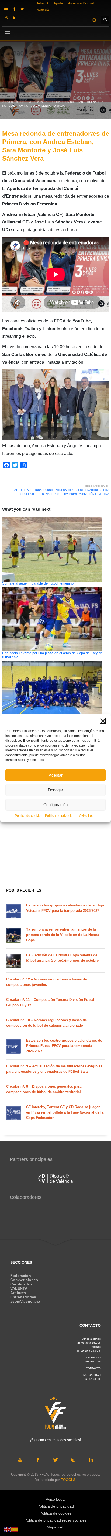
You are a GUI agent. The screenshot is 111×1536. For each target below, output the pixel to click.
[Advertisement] (55, 824)
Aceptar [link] (56, 775)
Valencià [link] (43, 9)
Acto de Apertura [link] (28, 489)
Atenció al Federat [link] (81, 3)
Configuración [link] (55, 804)
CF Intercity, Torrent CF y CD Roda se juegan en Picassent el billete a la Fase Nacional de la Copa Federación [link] (64, 1112)
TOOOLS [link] (68, 1480)
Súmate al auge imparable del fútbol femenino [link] (38, 583)
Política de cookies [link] (28, 816)
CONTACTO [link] (93, 1368)
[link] (6, 9)
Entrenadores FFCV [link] (93, 489)
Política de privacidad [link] (61, 816)
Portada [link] (58, 105)
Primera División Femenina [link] (89, 494)
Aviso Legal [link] (87, 816)
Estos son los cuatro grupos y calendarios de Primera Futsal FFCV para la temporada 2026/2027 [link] (64, 1045)
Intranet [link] (42, 3)
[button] (103, 720)
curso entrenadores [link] (60, 489)
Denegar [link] (55, 790)
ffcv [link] (64, 494)
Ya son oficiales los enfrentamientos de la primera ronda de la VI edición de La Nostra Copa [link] (62, 934)
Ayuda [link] (58, 3)
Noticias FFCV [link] (12, 105)
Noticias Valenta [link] (37, 105)
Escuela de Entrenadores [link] (39, 494)
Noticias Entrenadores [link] (88, 102)
